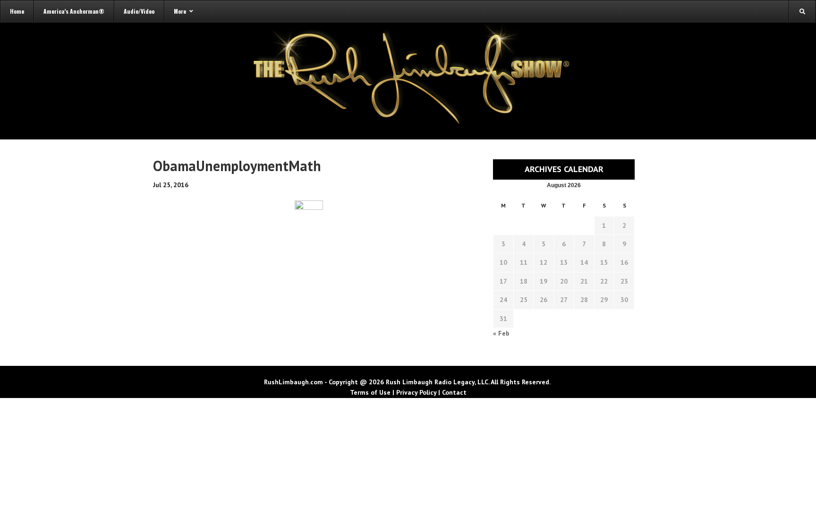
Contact (454, 392)
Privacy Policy (416, 392)
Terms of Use (370, 392)
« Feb (501, 333)
